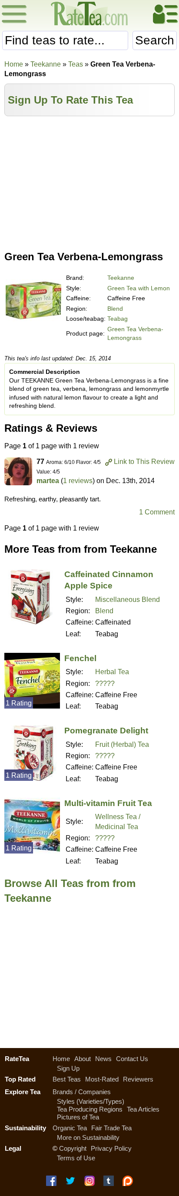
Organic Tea (70, 1128)
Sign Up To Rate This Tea (70, 100)
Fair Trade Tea (111, 1128)
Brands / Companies (82, 1091)
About (82, 1058)
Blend (115, 308)
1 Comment (157, 512)
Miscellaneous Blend (127, 599)
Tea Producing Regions (90, 1109)
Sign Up (68, 1068)
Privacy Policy (111, 1148)
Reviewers (138, 1079)
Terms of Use (76, 1158)
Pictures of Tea (78, 1117)
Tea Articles (143, 1109)
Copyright (72, 1148)
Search (154, 40)
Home (13, 64)
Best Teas (67, 1079)
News (103, 1058)
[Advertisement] (89, 181)
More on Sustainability (88, 1137)
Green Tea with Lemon (138, 288)
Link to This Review (144, 461)
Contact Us (132, 1058)
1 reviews (78, 480)
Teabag (117, 318)
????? (105, 683)
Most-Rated (102, 1079)
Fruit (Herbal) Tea (122, 744)
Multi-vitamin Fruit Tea (108, 803)
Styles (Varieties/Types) (90, 1101)
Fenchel (80, 658)
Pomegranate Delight (106, 730)
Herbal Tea (112, 671)
